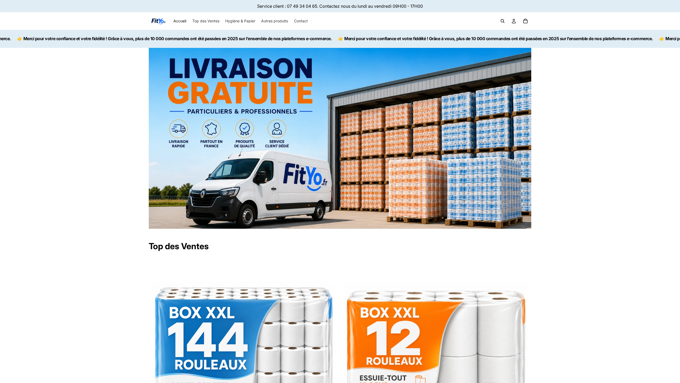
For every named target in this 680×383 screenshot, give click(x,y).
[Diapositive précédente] (157, 353)
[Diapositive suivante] (331, 353)
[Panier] (525, 21)
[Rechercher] (502, 21)
